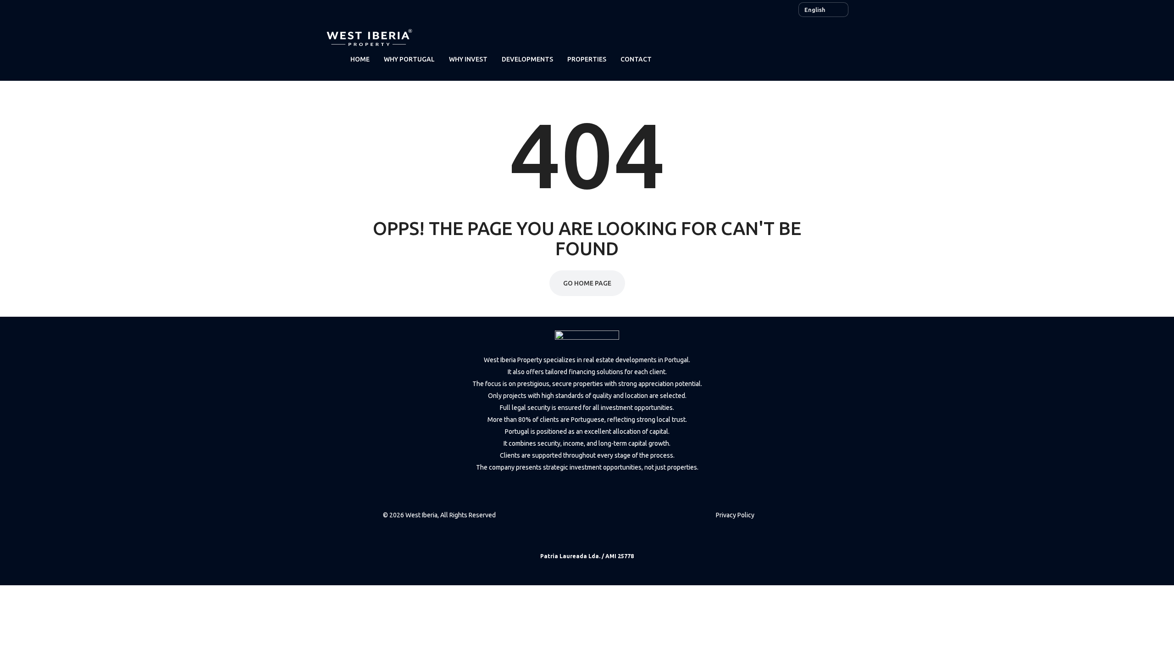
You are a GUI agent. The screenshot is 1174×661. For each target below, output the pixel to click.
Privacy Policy (735, 515)
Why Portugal (409, 59)
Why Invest (468, 59)
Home (360, 59)
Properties (586, 59)
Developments (527, 59)
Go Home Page (587, 283)
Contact (636, 59)
